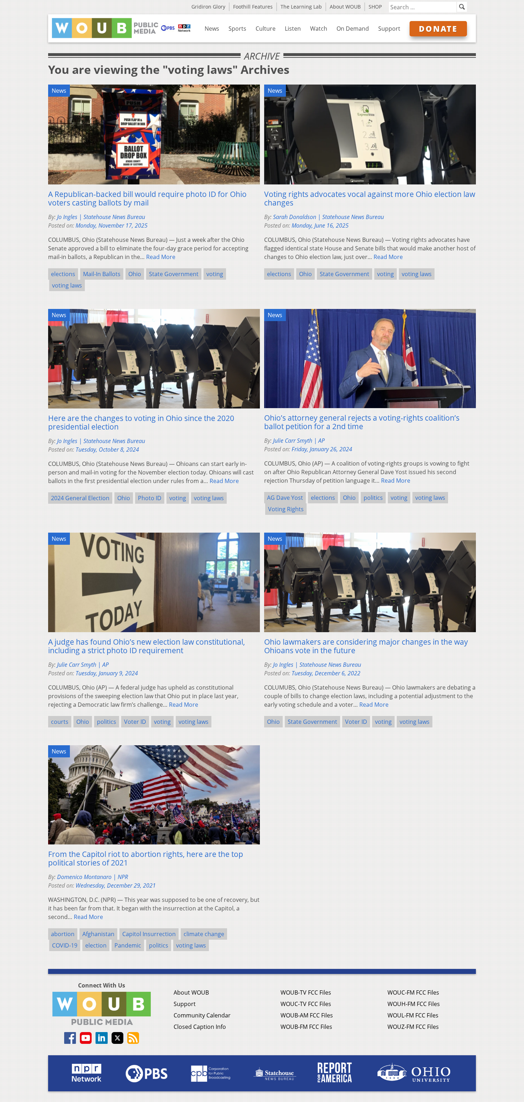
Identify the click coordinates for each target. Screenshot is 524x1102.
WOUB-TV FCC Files (306, 992)
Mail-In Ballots (101, 274)
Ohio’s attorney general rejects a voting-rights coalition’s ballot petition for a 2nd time (361, 422)
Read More (160, 257)
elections (63, 274)
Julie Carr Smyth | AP (299, 441)
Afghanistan (98, 934)
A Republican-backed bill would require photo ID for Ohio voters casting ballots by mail (147, 198)
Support (389, 28)
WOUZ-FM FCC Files (413, 1027)
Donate (438, 28)
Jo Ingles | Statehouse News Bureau (101, 217)
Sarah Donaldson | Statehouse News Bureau (328, 217)
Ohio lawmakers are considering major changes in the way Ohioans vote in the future (366, 646)
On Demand (353, 28)
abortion (63, 934)
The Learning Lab (301, 6)
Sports (237, 28)
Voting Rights (286, 509)
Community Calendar (202, 1015)
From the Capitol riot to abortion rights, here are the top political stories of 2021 (145, 858)
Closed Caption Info (200, 1027)
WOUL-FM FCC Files (412, 1015)
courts (59, 722)
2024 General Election (80, 498)
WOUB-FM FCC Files (306, 1027)
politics (373, 498)
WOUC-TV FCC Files (306, 1004)
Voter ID (135, 722)
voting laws (67, 285)
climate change (204, 934)
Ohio (134, 274)
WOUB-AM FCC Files (307, 1015)
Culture (266, 28)
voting (214, 274)
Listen (293, 28)
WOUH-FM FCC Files (413, 1004)
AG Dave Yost (285, 498)
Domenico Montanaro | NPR (92, 877)
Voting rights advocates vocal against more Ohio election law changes (369, 198)
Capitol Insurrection (149, 934)
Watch (318, 28)
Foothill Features (253, 6)
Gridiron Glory (208, 6)
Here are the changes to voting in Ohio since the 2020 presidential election (141, 422)
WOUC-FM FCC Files (413, 992)
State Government (174, 274)
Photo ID (149, 498)
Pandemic (127, 945)
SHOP (375, 6)
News (212, 28)
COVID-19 (64, 945)
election (96, 945)
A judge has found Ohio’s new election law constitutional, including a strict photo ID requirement (146, 646)
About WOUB (345, 6)
